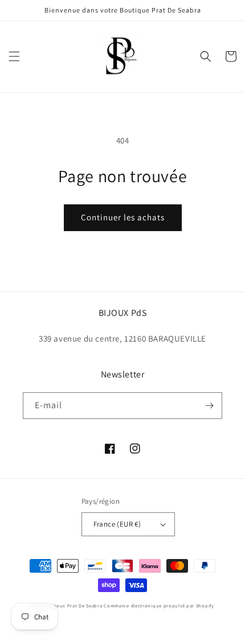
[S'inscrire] (209, 405)
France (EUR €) (117, 524)
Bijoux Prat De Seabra (76, 605)
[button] (14, 56)
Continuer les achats (123, 217)
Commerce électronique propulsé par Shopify (159, 605)
